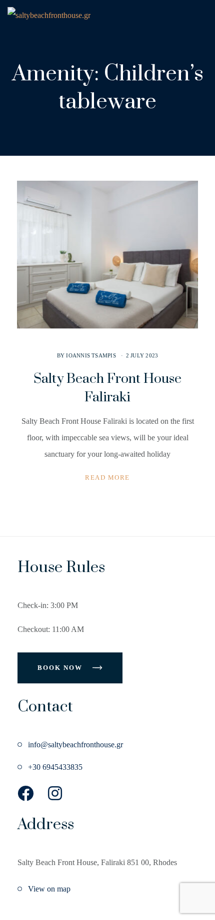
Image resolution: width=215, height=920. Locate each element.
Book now (61, 667)
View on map (49, 889)
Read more (107, 477)
